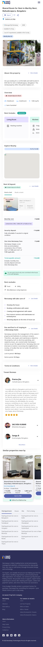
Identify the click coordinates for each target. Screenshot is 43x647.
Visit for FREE (18, 496)
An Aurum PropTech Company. (12, 595)
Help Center (5, 624)
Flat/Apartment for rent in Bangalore (10, 517)
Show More (22, 445)
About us (5, 604)
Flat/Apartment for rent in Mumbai (10, 532)
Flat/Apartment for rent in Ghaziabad (30, 522)
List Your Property (25, 604)
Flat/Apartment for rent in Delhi (30, 517)
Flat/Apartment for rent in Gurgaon (10, 527)
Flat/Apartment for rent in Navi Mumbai (31, 532)
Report (9, 15)
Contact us (5, 630)
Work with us (6, 606)
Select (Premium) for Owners (28, 615)
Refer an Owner (24, 606)
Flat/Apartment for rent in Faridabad (10, 522)
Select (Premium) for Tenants (28, 612)
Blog (3, 609)
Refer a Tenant (24, 609)
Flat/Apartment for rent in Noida (10, 537)
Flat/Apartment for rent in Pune (30, 537)
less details (35, 186)
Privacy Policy (6, 627)
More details (34, 73)
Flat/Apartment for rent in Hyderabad (30, 527)
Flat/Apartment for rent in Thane (10, 543)
